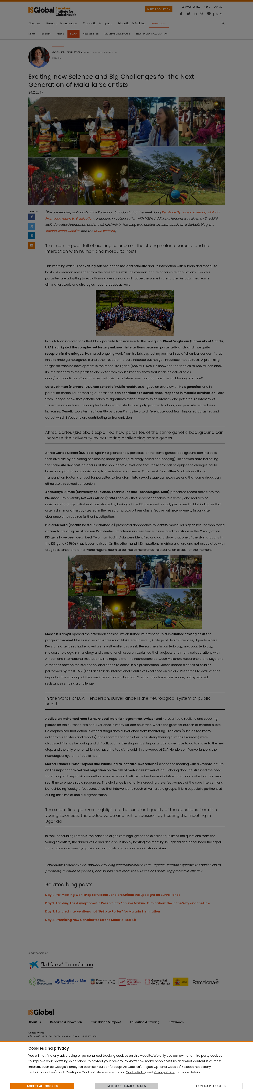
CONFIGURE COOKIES (211, 1086)
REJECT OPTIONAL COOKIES (126, 1086)
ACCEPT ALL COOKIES (42, 1086)
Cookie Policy (136, 1072)
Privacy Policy (164, 1072)
